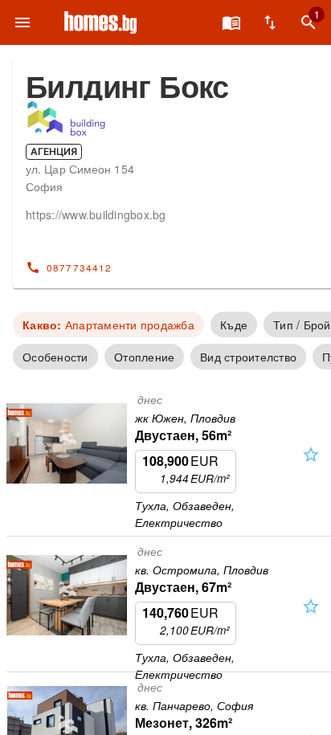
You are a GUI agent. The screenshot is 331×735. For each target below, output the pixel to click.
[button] (311, 468)
